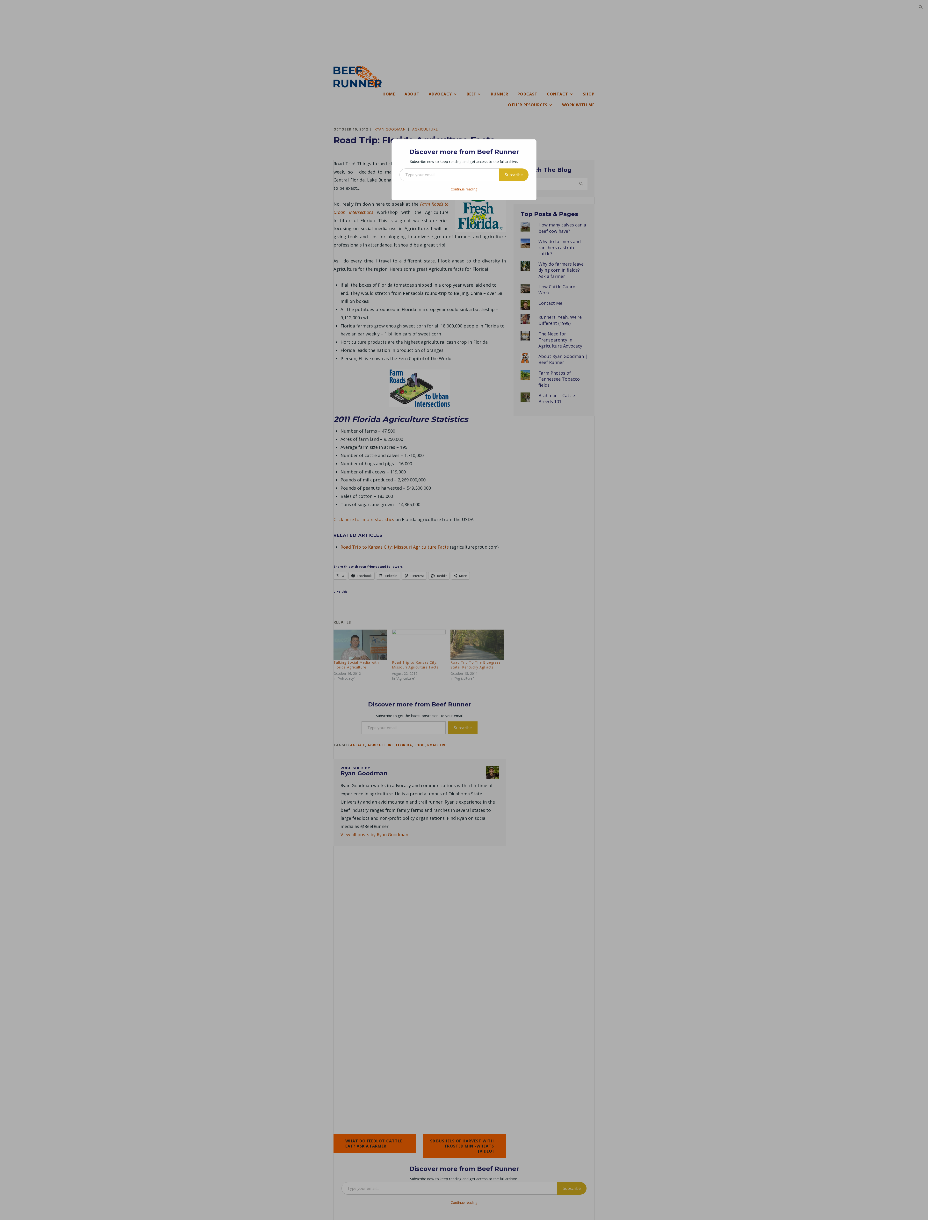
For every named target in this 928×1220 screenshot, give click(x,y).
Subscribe (514, 174)
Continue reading (464, 189)
